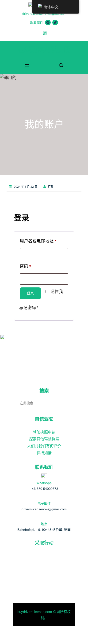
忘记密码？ (29, 307)
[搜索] (70, 402)
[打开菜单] (27, 65)
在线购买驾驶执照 (44, 49)
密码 (27, 267)
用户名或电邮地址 (40, 241)
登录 (30, 293)
